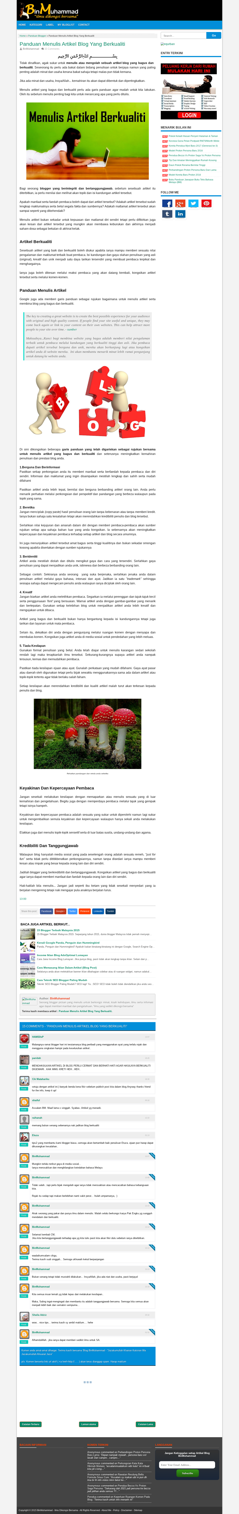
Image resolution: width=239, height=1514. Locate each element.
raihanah (37, 1117)
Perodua (91, 1497)
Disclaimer (126, 1510)
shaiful (36, 1100)
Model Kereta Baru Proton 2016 (185, 175)
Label (50, 24)
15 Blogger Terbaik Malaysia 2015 (58, 930)
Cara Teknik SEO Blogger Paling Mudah (62, 980)
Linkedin (98, 911)
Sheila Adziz (39, 1315)
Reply (24, 1046)
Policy (116, 1510)
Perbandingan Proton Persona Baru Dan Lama (192, 170)
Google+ (60, 911)
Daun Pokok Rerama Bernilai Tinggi (187, 165)
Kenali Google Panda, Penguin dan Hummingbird (68, 942)
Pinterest (84, 911)
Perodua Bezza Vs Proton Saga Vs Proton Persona (195, 155)
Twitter (72, 911)
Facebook (46, 911)
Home (22, 24)
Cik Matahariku (40, 1079)
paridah (36, 1058)
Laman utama (88, 1424)
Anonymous (93, 1452)
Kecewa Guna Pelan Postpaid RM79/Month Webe (194, 141)
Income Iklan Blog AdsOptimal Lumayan (62, 955)
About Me (106, 1510)
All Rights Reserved (90, 1510)
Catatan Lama (145, 1424)
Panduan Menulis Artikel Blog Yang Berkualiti (72, 44)
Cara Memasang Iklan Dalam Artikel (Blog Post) (67, 967)
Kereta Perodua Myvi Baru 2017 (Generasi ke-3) (193, 146)
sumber (72, 329)
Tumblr (110, 911)
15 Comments (52, 48)
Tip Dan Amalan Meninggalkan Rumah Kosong (193, 160)
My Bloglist (66, 24)
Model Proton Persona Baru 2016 (186, 150)
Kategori (36, 24)
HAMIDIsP (38, 1036)
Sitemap (138, 1510)
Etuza (35, 1135)
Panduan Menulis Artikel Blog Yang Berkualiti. (85, 1011)
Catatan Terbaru (30, 1424)
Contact (84, 24)
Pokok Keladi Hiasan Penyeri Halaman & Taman (193, 136)
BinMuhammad (60, 998)
